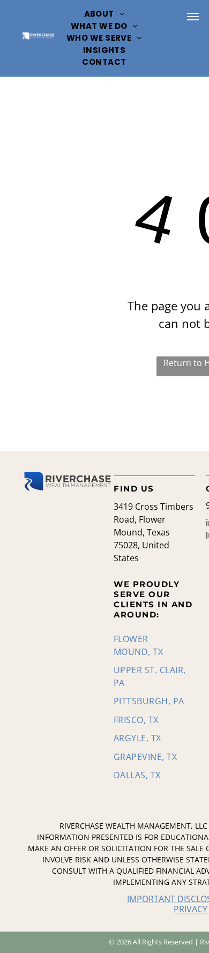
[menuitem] (104, 14)
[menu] (193, 16)
